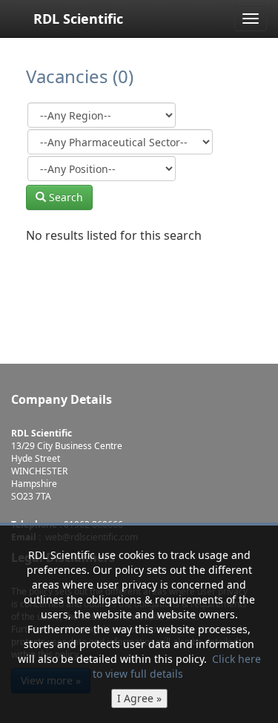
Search (64, 197)
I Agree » (139, 698)
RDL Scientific (78, 18)
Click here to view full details (177, 666)
